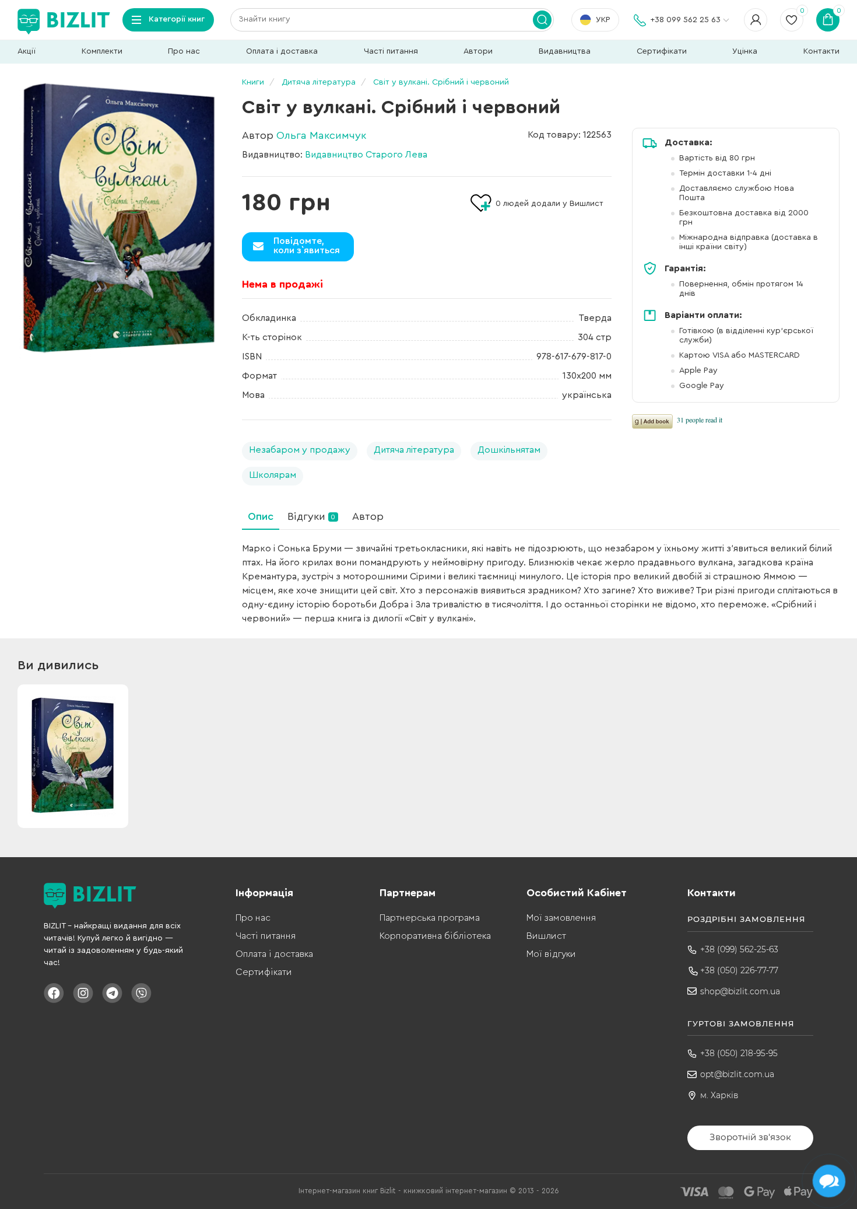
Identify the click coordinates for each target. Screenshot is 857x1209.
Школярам (272, 475)
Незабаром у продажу (299, 450)
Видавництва (565, 51)
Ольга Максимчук (321, 135)
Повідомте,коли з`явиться (306, 245)
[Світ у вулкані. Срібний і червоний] (119, 220)
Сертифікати (662, 51)
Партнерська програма (430, 918)
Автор (368, 516)
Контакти (821, 51)
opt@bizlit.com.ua (737, 1074)
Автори (478, 51)
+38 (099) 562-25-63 (739, 949)
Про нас (184, 51)
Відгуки (311, 516)
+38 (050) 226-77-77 (739, 970)
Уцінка (744, 51)
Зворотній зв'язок (750, 1136)
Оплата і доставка (282, 51)
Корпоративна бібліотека (435, 936)
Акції (26, 51)
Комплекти (102, 51)
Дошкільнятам (508, 450)
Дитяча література (414, 450)
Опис (260, 516)
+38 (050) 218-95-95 (739, 1053)
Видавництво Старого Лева (366, 154)
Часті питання (391, 51)
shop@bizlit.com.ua (740, 991)
